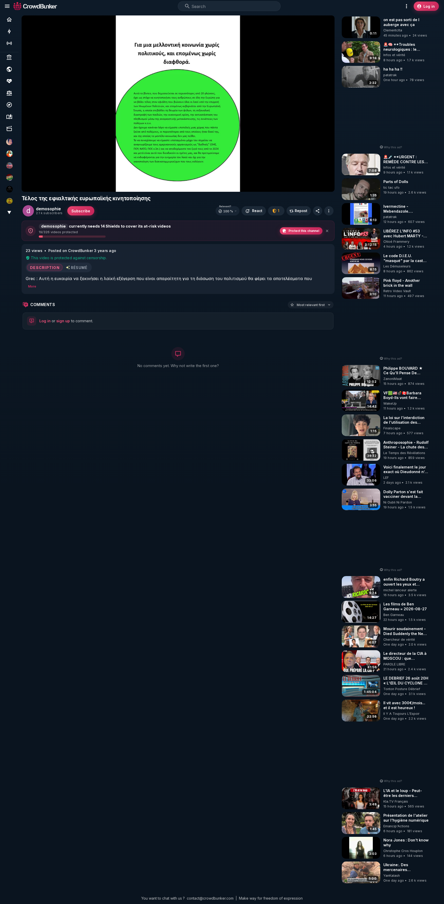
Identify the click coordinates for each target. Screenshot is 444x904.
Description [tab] (45, 267)
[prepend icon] (187, 6)
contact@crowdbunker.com (210, 898)
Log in (45, 321)
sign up (63, 321)
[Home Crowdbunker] (35, 6)
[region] (178, 103)
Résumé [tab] (79, 267)
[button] (227, 211)
